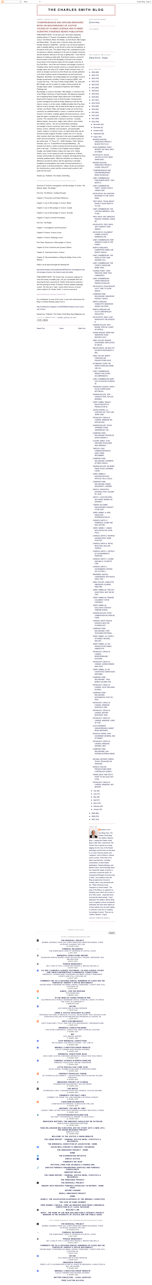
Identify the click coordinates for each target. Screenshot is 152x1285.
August (96, 137)
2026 (93, 72)
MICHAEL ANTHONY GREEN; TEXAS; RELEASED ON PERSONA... (103, 761)
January (96, 809)
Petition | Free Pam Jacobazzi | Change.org (73, 1165)
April (95, 800)
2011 (93, 118)
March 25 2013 (72, 1132)
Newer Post (41, 328)
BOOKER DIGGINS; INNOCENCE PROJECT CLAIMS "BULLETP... (102, 165)
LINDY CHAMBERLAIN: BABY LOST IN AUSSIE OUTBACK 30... (104, 381)
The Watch (72, 1089)
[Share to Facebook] (44, 320)
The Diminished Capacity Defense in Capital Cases (72, 951)
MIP (72, 1034)
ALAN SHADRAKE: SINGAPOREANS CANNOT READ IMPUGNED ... (103, 728)
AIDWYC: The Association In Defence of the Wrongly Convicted (72, 1199)
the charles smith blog (76, 10)
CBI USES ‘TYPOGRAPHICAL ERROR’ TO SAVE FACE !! (73, 1117)
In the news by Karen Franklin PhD (72, 998)
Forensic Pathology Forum (72, 1074)
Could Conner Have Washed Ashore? (72, 1049)
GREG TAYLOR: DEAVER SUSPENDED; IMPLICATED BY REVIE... (103, 342)
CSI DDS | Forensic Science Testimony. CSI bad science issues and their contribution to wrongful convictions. (72, 971)
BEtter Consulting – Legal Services (72, 1277)
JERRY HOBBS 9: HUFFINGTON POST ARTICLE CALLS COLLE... (103, 476)
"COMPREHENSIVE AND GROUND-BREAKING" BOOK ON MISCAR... (102, 173)
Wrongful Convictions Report (72, 955)
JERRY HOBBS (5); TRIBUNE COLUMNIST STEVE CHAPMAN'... (103, 600)
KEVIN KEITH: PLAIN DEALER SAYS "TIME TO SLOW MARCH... (104, 288)
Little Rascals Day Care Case (72, 1067)
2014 (93, 109)
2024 (93, 78)
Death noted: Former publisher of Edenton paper (72, 1069)
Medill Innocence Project (72, 1193)
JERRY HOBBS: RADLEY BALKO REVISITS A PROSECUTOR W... (102, 404)
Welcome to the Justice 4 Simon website (72, 1136)
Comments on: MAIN (72, 1162)
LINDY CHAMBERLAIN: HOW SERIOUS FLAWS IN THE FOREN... (103, 242)
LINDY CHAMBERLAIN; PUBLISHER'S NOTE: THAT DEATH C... (103, 180)
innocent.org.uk (72, 1172)
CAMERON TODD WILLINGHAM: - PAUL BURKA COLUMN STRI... (102, 679)
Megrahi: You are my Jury (72, 1108)
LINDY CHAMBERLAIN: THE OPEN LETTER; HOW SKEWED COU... (103, 258)
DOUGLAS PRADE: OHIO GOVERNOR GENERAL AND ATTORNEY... (104, 736)
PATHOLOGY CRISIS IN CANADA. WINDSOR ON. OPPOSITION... (103, 420)
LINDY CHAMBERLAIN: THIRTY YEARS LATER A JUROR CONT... (103, 188)
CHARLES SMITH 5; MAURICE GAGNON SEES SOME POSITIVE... (104, 538)
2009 (93, 813)
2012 (93, 115)
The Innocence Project (72, 1180)
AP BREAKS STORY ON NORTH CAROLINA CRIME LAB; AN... (103, 366)
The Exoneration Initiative (72, 1156)
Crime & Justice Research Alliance (73, 1013)
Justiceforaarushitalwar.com (72, 1115)
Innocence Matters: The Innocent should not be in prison (72, 1121)
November (97, 127)
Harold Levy (106, 829)
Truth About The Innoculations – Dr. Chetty (73, 1043)
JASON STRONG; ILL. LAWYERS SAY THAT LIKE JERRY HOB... (103, 412)
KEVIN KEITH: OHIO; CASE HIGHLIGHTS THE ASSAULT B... (104, 319)
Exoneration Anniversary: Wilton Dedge (73, 1084)
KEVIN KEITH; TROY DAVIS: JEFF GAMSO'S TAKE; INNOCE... (103, 227)
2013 (93, 112)
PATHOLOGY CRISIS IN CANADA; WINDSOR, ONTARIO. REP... (101, 743)
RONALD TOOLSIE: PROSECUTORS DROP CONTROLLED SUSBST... (103, 769)
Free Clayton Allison (73, 1280)
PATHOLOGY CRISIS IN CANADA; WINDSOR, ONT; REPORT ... (103, 784)
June (95, 794)
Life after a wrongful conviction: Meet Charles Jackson (72, 1030)
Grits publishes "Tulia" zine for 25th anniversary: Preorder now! (72, 1023)
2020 (93, 91)
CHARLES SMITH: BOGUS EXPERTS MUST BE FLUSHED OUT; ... (102, 623)
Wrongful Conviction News (72, 1028)
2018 (93, 97)
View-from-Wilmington (72, 1102)
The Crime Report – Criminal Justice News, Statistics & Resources (72, 1140)
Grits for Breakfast (72, 1021)
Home (61, 328)
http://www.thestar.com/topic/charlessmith (51, 294)
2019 (93, 94)
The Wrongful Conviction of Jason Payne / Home (72, 1144)
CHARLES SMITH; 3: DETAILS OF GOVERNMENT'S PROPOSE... (104, 553)
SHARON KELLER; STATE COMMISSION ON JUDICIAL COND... (104, 615)
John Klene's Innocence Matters (72, 1123)
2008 (93, 816)
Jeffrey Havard (73, 1190)
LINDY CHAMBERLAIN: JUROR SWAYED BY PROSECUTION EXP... (102, 281)
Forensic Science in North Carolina (72, 1061)
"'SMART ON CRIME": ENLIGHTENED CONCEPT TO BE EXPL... (103, 507)
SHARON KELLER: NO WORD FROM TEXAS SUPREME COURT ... (103, 468)
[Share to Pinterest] (47, 320)
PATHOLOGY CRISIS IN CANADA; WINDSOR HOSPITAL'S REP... (101, 705)
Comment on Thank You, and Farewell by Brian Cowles (72, 1097)
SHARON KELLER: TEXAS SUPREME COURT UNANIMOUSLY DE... (102, 427)
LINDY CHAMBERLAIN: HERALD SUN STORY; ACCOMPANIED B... (102, 373)
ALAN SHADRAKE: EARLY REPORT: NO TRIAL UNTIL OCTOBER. (103, 149)
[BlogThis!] (40, 320)
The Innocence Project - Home (72, 1150)
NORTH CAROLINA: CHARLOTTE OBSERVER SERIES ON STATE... (103, 304)
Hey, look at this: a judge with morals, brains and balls (72, 966)
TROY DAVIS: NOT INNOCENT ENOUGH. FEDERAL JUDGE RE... (104, 219)
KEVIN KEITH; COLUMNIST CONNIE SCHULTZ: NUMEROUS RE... (103, 234)
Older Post (82, 328)
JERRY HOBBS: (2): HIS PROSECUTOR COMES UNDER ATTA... (102, 646)
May (95, 797)
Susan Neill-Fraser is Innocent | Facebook (73, 1147)
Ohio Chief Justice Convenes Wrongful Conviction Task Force (72, 1056)
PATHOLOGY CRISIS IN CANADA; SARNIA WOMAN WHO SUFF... (103, 664)
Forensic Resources (72, 949)
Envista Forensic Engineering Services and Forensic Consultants (72, 1168)
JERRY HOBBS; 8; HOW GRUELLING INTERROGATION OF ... (102, 515)
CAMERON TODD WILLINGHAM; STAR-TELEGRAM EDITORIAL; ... (103, 631)
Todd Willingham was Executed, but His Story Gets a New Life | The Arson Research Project (72, 1129)
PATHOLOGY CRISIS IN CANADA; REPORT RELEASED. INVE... (101, 713)
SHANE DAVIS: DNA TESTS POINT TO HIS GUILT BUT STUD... (103, 777)
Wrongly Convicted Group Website (72, 1047)
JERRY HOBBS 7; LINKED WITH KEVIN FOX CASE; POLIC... (103, 530)
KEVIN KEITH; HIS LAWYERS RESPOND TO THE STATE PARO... (103, 196)
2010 (93, 122)
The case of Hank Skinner (72, 1202)
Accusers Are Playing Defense (72, 1008)
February (96, 806)
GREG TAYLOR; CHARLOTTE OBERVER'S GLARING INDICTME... (103, 584)
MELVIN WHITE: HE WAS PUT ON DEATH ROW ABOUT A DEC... (104, 350)
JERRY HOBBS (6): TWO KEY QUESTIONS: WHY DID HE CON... (103, 592)
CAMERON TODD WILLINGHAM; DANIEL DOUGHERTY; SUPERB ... (103, 484)
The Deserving (72, 993)
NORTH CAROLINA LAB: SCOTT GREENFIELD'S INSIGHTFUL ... (102, 312)
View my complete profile (99, 918)
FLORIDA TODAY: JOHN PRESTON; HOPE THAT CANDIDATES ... (102, 273)
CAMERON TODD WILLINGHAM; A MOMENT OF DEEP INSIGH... (103, 461)
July (95, 791)
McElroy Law (72, 1210)
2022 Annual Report (72, 1036)
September (97, 134)
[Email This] (38, 320)
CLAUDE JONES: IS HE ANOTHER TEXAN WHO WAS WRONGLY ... (102, 443)
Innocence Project (72, 1262)
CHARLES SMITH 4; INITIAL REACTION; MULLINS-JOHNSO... (103, 546)
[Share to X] (42, 320)
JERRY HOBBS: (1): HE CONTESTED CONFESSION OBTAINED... (104, 672)
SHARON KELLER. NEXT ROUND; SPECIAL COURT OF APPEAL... (103, 327)
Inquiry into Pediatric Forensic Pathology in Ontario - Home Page (73, 1187)
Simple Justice (72, 1159)
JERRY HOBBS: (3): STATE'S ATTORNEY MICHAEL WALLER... (103, 638)
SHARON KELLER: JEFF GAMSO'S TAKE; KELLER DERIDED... (103, 397)
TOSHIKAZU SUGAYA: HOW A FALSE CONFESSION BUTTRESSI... (103, 389)
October (96, 130)
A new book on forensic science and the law (72, 1104)
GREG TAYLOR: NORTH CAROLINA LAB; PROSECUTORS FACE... (102, 358)
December (97, 124)
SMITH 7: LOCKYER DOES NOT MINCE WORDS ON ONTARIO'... (102, 499)
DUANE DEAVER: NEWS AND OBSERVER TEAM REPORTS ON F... (103, 335)
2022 (93, 84)
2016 (93, 103)
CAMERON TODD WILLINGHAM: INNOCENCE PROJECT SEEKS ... (103, 296)
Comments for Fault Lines (72, 1095)
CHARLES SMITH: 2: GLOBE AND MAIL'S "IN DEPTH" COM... (103, 561)
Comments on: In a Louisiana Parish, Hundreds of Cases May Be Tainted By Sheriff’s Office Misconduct (72, 982)
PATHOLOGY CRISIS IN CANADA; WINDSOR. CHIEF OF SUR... (104, 720)
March (95, 803)
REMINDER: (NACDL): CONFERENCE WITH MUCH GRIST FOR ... (104, 577)
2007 (93, 819)
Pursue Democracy (72, 964)
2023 (93, 81)
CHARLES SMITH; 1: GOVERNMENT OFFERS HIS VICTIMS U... (102, 569)
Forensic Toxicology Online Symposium (72, 1062)
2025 (93, 75)
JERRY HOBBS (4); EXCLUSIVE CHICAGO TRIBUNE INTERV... (102, 607)
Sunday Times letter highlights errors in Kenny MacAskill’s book (72, 1110)
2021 (93, 88)
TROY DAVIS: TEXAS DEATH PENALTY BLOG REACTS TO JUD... (103, 203)
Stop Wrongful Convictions (72, 1041)
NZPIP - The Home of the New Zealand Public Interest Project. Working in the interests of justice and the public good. (73, 1214)
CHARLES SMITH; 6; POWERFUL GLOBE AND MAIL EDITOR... (103, 522)
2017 (93, 100)
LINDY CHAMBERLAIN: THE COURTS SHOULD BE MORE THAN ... (103, 265)
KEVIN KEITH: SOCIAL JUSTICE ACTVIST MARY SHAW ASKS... (103, 157)
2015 (93, 106)
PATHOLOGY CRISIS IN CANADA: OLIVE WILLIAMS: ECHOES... (104, 687)
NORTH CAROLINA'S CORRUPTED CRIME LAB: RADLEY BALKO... (103, 250)
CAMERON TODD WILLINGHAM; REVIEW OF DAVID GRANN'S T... (103, 435)
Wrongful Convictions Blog (72, 1054)
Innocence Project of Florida (72, 1082)
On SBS (72, 1006)
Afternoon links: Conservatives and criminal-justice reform (72, 1090)
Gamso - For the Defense (72, 991)
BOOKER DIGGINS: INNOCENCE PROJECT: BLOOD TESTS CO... (102, 142)
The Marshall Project (72, 940)
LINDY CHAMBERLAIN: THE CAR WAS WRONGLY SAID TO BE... (103, 211)
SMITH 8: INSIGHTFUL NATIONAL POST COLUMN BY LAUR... (103, 492)
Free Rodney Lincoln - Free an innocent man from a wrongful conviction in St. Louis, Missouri (72, 1206)
